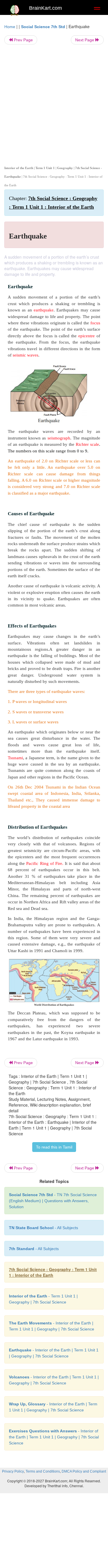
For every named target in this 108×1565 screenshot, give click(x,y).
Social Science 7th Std (43, 26)
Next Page (85, 40)
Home (9, 26)
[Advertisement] (54, 104)
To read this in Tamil (54, 1147)
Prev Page (23, 40)
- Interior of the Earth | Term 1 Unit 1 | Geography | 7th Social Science (54, 1437)
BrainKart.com (45, 8)
